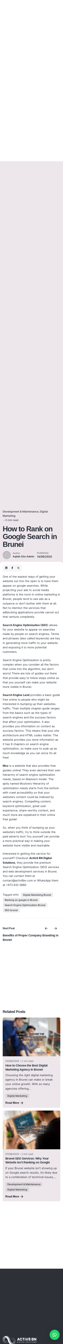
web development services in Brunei (32, 871)
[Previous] (46, 928)
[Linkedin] (6, 568)
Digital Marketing (17, 1095)
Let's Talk (54, 80)
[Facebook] (12, 568)
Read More (12, 1102)
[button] (55, 1335)
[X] (18, 568)
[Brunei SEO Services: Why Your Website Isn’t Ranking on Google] (31, 1130)
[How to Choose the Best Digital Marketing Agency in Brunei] (31, 1037)
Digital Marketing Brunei (37, 894)
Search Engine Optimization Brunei (25, 905)
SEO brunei (11, 910)
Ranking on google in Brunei (21, 899)
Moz (5, 765)
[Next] (55, 928)
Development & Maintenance (20, 511)
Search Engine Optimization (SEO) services (31, 867)
